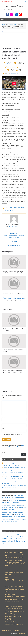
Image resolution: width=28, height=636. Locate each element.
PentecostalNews (11, 24)
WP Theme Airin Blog (22, 633)
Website (4, 428)
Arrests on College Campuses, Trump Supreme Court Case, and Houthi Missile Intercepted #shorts (14, 472)
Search (3, 452)
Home (3, 24)
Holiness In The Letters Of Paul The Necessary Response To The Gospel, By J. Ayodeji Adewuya (14, 608)
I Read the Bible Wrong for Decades (13, 560)
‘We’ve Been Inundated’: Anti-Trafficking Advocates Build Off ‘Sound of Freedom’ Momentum (12, 372)
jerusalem (10, 209)
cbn (25, 534)
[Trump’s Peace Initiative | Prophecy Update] (14, 298)
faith (17, 536)
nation (17, 538)
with (16, 544)
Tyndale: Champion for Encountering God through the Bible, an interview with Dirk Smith (15, 563)
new (19, 538)
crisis (12, 207)
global (5, 538)
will (14, 544)
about (13, 534)
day (8, 536)
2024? (10, 534)
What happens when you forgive (13, 571)
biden (23, 534)
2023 (8, 534)
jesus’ (13, 538)
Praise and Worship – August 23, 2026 (14, 580)
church (6, 536)
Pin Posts (10, 630)
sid (2, 544)
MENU (2, 19)
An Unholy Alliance (7, 381)
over (2, 541)
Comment (4, 399)
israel (6, 209)
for (22, 207)
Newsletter (4, 630)
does (20, 207)
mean (14, 209)
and (17, 534)
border (9, 207)
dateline (16, 207)
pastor (4, 541)
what (12, 544)
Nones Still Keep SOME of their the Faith (12, 519)
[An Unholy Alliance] (14, 378)
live (14, 538)
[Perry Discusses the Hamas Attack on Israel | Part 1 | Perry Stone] (14, 305)
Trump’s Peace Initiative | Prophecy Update (13, 300)
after (15, 534)
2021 (3, 534)
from (3, 538)
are (19, 534)
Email (3, 423)
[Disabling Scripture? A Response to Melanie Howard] (14, 341)
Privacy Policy (16, 630)
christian (3, 536)
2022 (5, 534)
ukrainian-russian (9, 210)
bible (21, 534)
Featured (20, 536)
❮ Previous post (14, 233)
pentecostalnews (21, 209)
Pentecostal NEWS (14, 6)
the (4, 544)
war (10, 544)
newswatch (24, 538)
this (6, 544)
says (24, 541)
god (8, 538)
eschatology (13, 536)
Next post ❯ (14, 241)
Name (3, 417)
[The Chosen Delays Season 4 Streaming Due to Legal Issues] (14, 320)
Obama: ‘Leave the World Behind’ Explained (14, 467)
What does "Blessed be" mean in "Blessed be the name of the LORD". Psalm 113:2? (13, 616)
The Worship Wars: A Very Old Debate (14, 552)
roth (22, 541)
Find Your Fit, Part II (9, 579)
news (21, 538)
